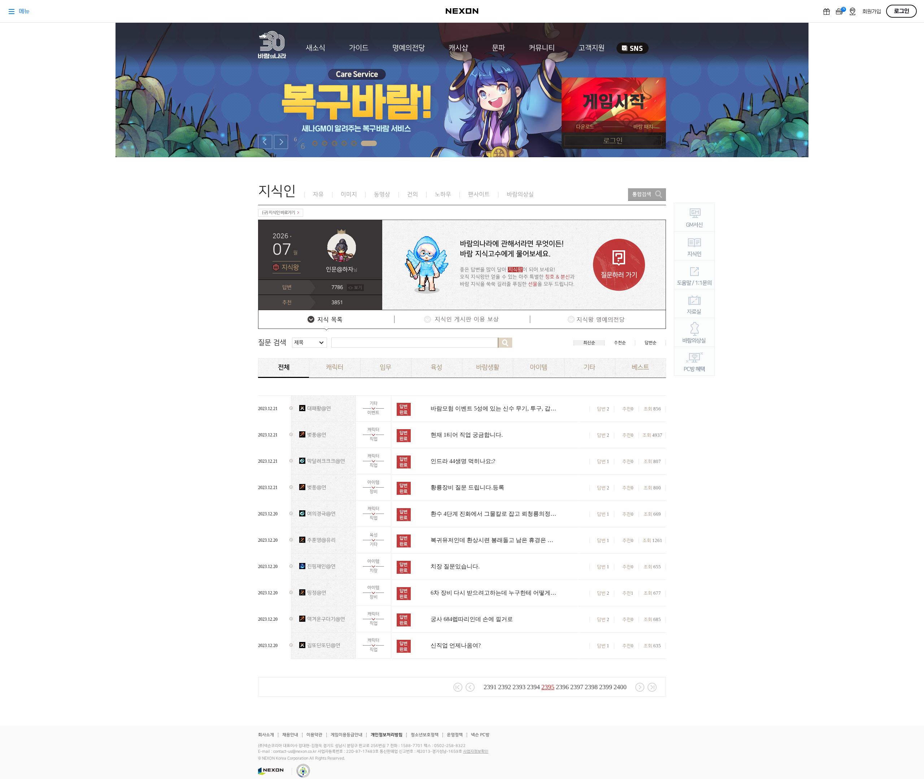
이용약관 (314, 734)
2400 (620, 687)
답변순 (651, 342)
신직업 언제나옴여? (456, 645)
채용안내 (290, 734)
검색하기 (505, 343)
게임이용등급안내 (346, 734)
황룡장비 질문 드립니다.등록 (467, 487)
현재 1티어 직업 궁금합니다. (467, 435)
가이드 (359, 48)
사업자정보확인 (475, 751)
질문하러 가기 (619, 265)
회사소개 (266, 734)
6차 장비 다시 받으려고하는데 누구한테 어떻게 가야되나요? (494, 593)
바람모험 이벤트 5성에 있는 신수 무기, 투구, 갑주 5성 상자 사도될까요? (494, 408)
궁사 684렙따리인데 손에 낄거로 (472, 619)
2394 (533, 687)
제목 (299, 342)
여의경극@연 (321, 513)
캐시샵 (458, 48)
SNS (632, 48)
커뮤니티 (542, 48)
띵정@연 (316, 592)
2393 (519, 687)
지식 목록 (326, 320)
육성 (436, 367)
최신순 (589, 342)
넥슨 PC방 (480, 734)
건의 (412, 195)
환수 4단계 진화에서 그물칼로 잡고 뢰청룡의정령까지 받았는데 (494, 514)
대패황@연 (319, 408)
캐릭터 (334, 367)
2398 (591, 687)
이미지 (349, 195)
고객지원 (592, 48)
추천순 (620, 342)
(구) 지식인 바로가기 (278, 212)
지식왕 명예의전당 (597, 320)
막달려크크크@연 (326, 461)
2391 (490, 687)
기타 (589, 367)
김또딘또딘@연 (323, 645)
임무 (385, 367)
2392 (504, 687)
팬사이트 (479, 195)
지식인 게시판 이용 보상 (461, 320)
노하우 (443, 195)
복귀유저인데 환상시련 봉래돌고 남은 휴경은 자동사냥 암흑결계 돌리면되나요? (494, 540)
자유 (318, 195)
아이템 (538, 367)
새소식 (315, 48)
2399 (605, 687)
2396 (562, 687)
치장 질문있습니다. (455, 566)
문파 (498, 48)
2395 (547, 687)
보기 (358, 287)
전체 (283, 367)
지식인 (277, 191)
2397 (576, 687)
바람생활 (487, 367)
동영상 (382, 195)
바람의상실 (520, 195)
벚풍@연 (316, 434)
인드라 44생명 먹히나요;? (463, 461)
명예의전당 (408, 48)
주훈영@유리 (321, 540)
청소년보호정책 (425, 734)
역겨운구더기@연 (326, 619)
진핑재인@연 (321, 566)
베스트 (640, 367)
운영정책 (455, 734)
